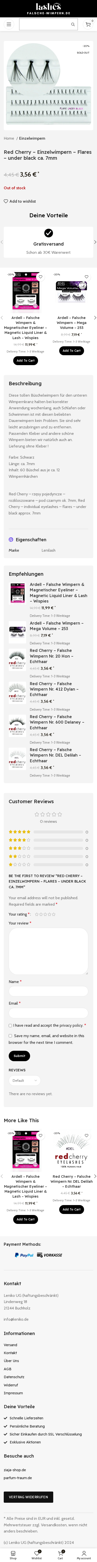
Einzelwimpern (32, 138)
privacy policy (71, 1025)
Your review (20, 923)
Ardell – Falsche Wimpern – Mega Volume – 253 (72, 323)
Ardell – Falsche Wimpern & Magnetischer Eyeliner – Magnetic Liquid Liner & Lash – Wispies (25, 328)
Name (15, 981)
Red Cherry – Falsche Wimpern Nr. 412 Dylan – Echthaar (54, 689)
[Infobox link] (48, 242)
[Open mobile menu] (9, 24)
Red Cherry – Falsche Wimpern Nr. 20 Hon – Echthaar (51, 656)
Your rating (19, 914)
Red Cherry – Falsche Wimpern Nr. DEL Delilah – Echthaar (55, 755)
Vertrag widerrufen (28, 1497)
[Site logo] (48, 8)
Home (9, 138)
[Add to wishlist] (40, 277)
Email (15, 1003)
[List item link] (48, 1345)
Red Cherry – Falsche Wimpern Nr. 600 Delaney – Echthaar (57, 722)
